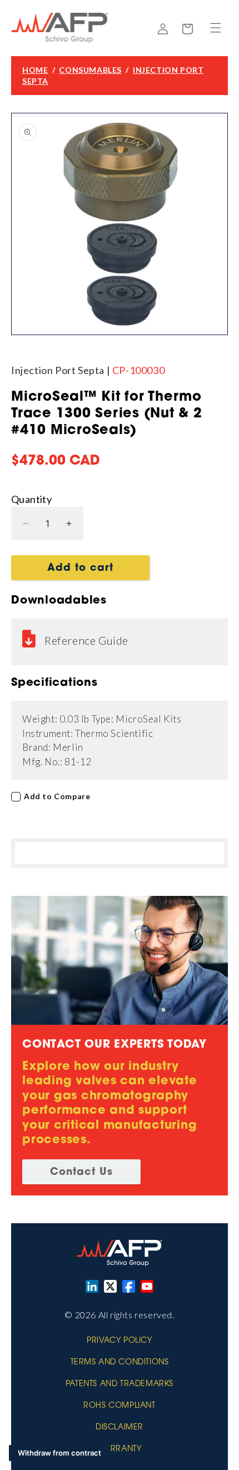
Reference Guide (86, 640)
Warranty (120, 1449)
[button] (215, 28)
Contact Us (81, 1173)
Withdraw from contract (59, 1452)
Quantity (31, 499)
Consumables (90, 69)
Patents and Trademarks (119, 1384)
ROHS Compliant (119, 1406)
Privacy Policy (119, 1341)
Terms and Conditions (120, 1363)
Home (35, 69)
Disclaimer (119, 1428)
